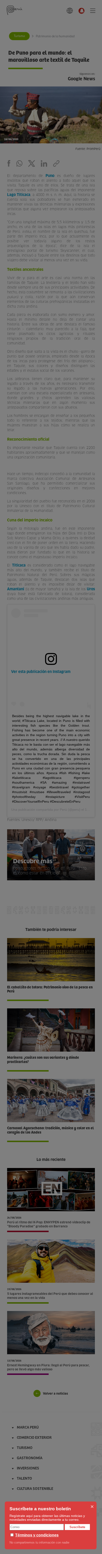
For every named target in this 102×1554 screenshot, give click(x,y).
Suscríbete (77, 1527)
